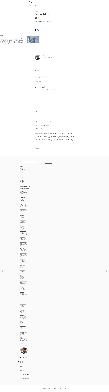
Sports (21, 335)
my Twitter (26, 374)
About (30, 5)
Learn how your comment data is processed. (62, 133)
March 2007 (22, 293)
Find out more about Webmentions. (64, 140)
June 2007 (22, 290)
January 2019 (23, 205)
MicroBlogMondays (39, 77)
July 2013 (22, 267)
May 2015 (22, 247)
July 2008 (22, 286)
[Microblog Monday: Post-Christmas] (7, 40)
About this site (23, 304)
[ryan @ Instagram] (27, 357)
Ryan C (21, 374)
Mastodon (22, 366)
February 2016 (23, 238)
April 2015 (22, 248)
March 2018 (22, 217)
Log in (21, 168)
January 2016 (23, 239)
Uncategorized (23, 338)
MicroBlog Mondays (24, 318)
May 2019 (22, 200)
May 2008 (22, 288)
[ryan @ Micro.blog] (25, 357)
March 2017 (22, 229)
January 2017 (22, 232)
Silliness (22, 334)
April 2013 (22, 268)
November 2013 (23, 262)
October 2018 (23, 209)
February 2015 (23, 249)
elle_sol (22, 191)
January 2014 (23, 260)
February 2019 (23, 204)
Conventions (22, 310)
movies (21, 321)
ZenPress (66, 388)
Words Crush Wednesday (25, 340)
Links (38, 5)
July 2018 (22, 212)
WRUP (21, 343)
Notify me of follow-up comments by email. (45, 121)
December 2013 (23, 261)
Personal (22, 324)
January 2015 (22, 250)
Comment (37, 92)
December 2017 (23, 221)
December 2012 (23, 271)
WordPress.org (23, 171)
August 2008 (23, 284)
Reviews (22, 333)
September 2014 (23, 255)
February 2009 (23, 279)
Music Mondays (23, 323)
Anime (21, 305)
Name (36, 106)
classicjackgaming (24, 188)
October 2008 (23, 282)
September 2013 (23, 265)
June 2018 (22, 214)
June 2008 (22, 287)
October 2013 (23, 264)
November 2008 (23, 281)
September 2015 (23, 244)
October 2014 (23, 254)
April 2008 (22, 289)
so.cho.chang (23, 192)
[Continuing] (20, 39)
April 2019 (22, 201)
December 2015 (23, 240)
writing (47, 77)
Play (21, 328)
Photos (21, 327)
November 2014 (23, 253)
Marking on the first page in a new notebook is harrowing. (49, 24)
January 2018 (23, 220)
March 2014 (22, 259)
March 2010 (22, 276)
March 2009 (22, 278)
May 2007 (22, 292)
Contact (34, 5)
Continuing (22, 177)
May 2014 (22, 257)
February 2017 (23, 231)
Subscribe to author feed (47, 57)
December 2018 (23, 206)
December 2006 (23, 294)
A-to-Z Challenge (24, 302)
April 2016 (22, 235)
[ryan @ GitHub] (21, 357)
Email (36, 111)
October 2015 (23, 243)
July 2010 (22, 275)
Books (21, 307)
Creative (22, 311)
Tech (21, 337)
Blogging (22, 306)
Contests (22, 309)
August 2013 (22, 266)
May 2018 (22, 215)
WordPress (54, 388)
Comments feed (23, 170)
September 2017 (23, 222)
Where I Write (23, 339)
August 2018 (22, 211)
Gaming (22, 315)
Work (21, 342)
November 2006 (23, 295)
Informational (23, 316)
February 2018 (23, 218)
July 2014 (22, 256)
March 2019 (22, 203)
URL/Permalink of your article (41, 143)
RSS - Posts (47, 161)
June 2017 (22, 226)
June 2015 (22, 245)
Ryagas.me (32, 2)
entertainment (23, 312)
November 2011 (23, 273)
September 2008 (23, 283)
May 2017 (22, 227)
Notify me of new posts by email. (42, 125)
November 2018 (23, 207)
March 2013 (22, 270)
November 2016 (23, 234)
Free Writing (22, 313)
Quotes (21, 331)
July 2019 (22, 199)
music (21, 322)
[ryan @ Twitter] (23, 357)
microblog (37, 70)
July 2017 (22, 225)
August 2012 (22, 272)
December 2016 (23, 233)
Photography (23, 326)
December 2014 (23, 251)
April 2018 (22, 216)
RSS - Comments (48, 163)
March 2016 (22, 237)
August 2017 (22, 223)
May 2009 (22, 277)
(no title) (22, 179)
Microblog (42, 14)
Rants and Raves (23, 332)
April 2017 (22, 228)
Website (36, 115)
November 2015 (23, 242)
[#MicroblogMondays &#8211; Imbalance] (33, 39)
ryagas (21, 189)
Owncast (22, 370)
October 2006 (23, 297)
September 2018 (23, 210)
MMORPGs (22, 320)
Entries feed (22, 169)
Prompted (22, 329)
